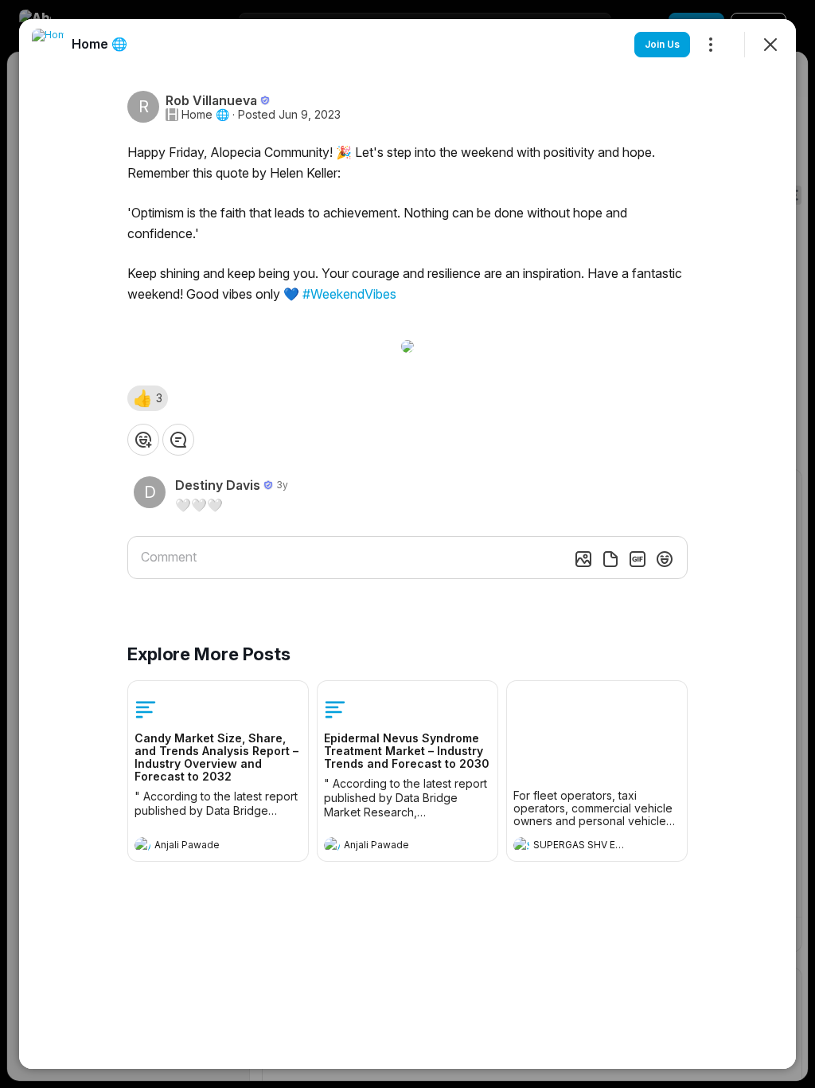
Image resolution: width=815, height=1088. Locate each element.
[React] (143, 440)
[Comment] (178, 440)
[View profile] (142, 845)
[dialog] (407, 544)
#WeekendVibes (349, 294)
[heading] (202, 847)
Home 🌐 (205, 114)
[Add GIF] (637, 559)
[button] (147, 398)
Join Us (662, 44)
